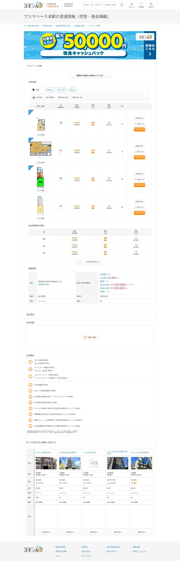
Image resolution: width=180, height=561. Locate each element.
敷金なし (50, 90)
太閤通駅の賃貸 (79, 26)
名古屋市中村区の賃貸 (63, 26)
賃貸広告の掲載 (61, 551)
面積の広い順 (77, 97)
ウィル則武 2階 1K (89, 452)
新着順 (51, 97)
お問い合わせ (139, 129)
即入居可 (62, 90)
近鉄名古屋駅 (104, 288)
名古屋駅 (103, 278)
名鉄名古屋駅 (104, 285)
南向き (72, 90)
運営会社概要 (60, 547)
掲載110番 (136, 547)
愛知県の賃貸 (47, 26)
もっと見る (40, 134)
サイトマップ (86, 556)
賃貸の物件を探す (33, 26)
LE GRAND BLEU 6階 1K (68, 452)
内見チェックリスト (140, 551)
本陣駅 (102, 291)
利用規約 (84, 547)
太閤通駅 (103, 274)
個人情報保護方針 (113, 547)
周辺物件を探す (43, 284)
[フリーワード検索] (121, 5)
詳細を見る (139, 118)
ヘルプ (58, 556)
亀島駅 (102, 281)
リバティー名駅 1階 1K (43, 452)
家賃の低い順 (63, 97)
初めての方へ (112, 551)
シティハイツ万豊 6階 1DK (140, 452)
